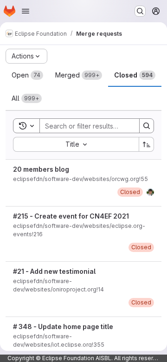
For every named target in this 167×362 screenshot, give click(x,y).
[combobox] (76, 144)
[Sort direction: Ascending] (146, 144)
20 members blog (41, 169)
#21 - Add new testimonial (54, 271)
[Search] (146, 125)
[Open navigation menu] (25, 11)
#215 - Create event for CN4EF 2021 (71, 216)
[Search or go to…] (140, 11)
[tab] (27, 75)
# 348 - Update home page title (63, 326)
